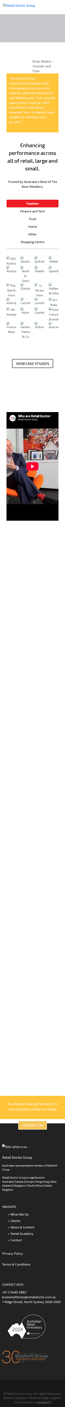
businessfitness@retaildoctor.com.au (29, 1297)
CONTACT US (32, 1125)
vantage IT (43, 1402)
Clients (15, 1221)
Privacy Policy (12, 1253)
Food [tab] (32, 219)
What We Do (19, 1214)
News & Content (22, 1227)
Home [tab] (32, 226)
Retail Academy (21, 1234)
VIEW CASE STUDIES (32, 363)
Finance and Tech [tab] (32, 211)
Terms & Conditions (16, 1264)
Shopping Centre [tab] (32, 242)
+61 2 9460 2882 (14, 1292)
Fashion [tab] (32, 203)
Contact (16, 1240)
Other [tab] (32, 234)
